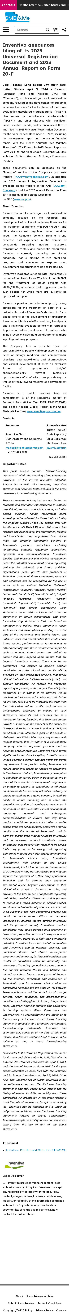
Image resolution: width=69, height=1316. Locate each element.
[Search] (48, 29)
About (19, 1296)
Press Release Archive (39, 1296)
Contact (61, 1310)
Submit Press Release (21, 1303)
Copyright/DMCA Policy (17, 1310)
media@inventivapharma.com (24, 447)
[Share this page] (64, 30)
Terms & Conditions (49, 1303)
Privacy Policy (44, 1310)
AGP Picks (8, 5)
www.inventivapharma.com (43, 411)
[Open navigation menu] (6, 30)
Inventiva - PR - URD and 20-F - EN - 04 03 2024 (35, 1150)
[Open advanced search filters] (55, 29)
